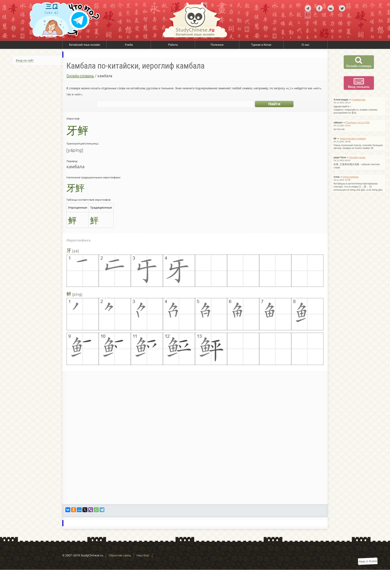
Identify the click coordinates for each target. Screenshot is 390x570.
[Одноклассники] (73, 509)
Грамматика (358, 99)
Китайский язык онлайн (84, 44)
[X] (84, 509)
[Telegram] (102, 509)
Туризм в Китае (261, 44)
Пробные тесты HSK (358, 122)
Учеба (129, 44)
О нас (305, 44)
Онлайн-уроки (357, 157)
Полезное (217, 44)
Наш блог (143, 555)
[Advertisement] (31, 112)
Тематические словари (353, 138)
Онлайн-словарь (80, 75)
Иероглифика (351, 177)
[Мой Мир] (79, 509)
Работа (173, 44)
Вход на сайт (25, 60)
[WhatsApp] (96, 509)
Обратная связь (120, 555)
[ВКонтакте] (67, 509)
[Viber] (90, 509)
